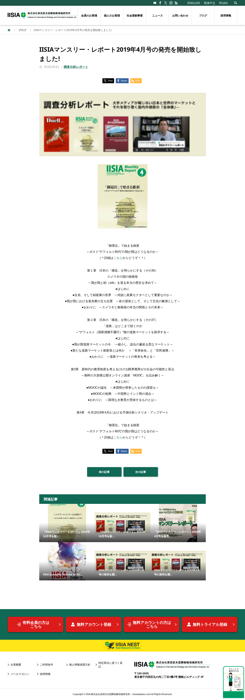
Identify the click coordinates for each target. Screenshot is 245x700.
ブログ (203, 15)
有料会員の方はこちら (36, 624)
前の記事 (104, 471)
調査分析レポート (76, 67)
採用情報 (225, 15)
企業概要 (16, 664)
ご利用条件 (46, 664)
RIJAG (223, 3)
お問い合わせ (180, 15)
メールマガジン (20, 674)
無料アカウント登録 (94, 624)
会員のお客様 (89, 15)
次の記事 (140, 471)
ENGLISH (193, 3)
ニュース (157, 15)
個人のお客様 (112, 15)
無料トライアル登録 (210, 624)
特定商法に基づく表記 (110, 664)
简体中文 (209, 3)
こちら (117, 257)
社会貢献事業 (135, 15)
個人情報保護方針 (80, 664)
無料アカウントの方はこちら (152, 624)
